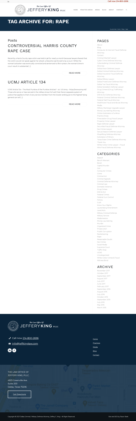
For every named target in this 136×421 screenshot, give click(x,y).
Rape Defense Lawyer (106, 124)
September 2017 (103, 276)
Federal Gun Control (105, 197)
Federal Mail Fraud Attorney (108, 100)
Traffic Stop (101, 250)
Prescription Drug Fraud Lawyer (110, 119)
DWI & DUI (101, 192)
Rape (99, 237)
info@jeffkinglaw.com (25, 343)
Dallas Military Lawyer (105, 79)
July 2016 (101, 294)
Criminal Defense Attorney (107, 181)
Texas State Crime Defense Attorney (111, 140)
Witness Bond (102, 260)
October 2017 (102, 273)
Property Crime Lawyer (106, 121)
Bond (99, 163)
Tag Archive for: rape (38, 21)
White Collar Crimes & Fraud (108, 258)
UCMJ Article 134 (27, 82)
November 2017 (103, 271)
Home (95, 339)
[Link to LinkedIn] (8, 1)
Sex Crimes (101, 242)
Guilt (99, 202)
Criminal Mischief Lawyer (107, 58)
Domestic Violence (104, 187)
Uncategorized (103, 255)
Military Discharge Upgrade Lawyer (111, 108)
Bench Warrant (103, 160)
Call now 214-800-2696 (118, 1)
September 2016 (103, 289)
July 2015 (101, 302)
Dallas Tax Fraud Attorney (107, 84)
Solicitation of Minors (105, 137)
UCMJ (99, 253)
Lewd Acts (101, 210)
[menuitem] (75, 10)
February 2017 (103, 286)
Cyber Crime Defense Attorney (109, 61)
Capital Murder (103, 166)
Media (99, 105)
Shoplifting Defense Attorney (109, 134)
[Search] (126, 10)
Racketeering (102, 234)
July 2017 (101, 281)
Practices (96, 343)
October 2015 (102, 297)
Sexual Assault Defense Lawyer (109, 132)
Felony (100, 200)
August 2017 (102, 279)
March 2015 (101, 308)
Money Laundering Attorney (108, 111)
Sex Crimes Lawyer (104, 129)
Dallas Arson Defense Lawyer (108, 68)
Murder (100, 224)
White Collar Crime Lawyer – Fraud (111, 145)
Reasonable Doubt (104, 239)
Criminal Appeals (103, 179)
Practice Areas (102, 116)
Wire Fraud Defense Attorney (109, 147)
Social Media (102, 245)
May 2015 (100, 305)
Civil (98, 168)
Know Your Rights (104, 205)
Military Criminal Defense (107, 213)
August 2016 (102, 292)
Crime (99, 174)
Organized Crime (104, 226)
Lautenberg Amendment (107, 208)
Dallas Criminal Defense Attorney (110, 71)
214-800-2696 (31, 338)
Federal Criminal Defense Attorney (111, 97)
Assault (100, 158)
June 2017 (101, 284)
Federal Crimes (103, 195)
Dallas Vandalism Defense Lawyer (110, 87)
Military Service (103, 216)
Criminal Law (102, 184)
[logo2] (37, 10)
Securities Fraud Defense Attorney (111, 126)
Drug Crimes (102, 189)
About (99, 45)
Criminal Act (102, 176)
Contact (100, 55)
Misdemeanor (102, 218)
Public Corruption (104, 231)
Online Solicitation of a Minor (108, 113)
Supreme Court (103, 247)
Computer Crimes (104, 171)
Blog (99, 47)
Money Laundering (104, 221)
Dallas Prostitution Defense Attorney (112, 82)
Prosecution (102, 229)
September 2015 (103, 300)
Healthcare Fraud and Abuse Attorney (112, 103)
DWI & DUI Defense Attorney (108, 95)
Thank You (101, 142)
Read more (74, 73)
